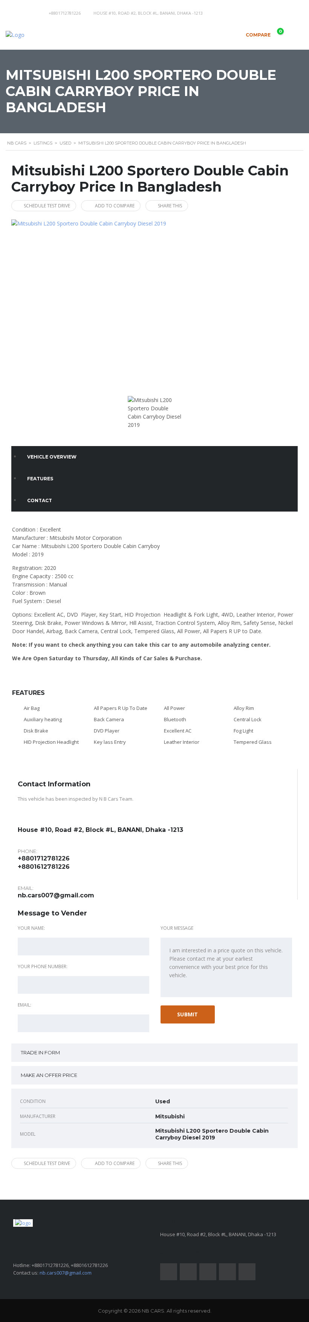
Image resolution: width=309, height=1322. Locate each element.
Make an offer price (49, 1075)
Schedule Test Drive (47, 206)
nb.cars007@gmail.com (56, 895)
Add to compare (115, 206)
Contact (39, 500)
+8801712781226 (65, 13)
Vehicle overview (51, 457)
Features (40, 478)
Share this (170, 206)
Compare (263, 33)
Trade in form (40, 1052)
